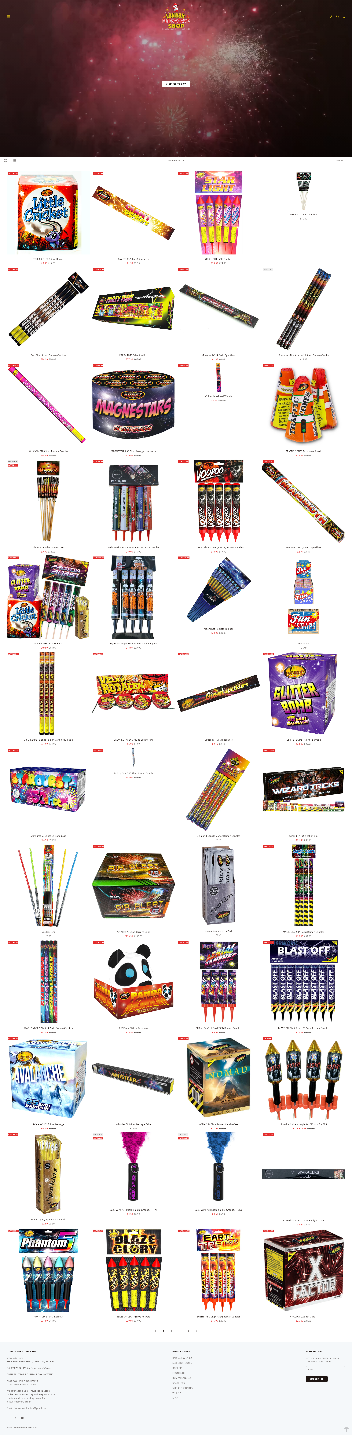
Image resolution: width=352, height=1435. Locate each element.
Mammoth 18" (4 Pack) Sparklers (303, 547)
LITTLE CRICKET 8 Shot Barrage (48, 259)
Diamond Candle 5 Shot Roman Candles (218, 835)
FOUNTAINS (178, 1373)
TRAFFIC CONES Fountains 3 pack (303, 451)
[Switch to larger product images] (5, 160)
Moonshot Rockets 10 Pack (218, 628)
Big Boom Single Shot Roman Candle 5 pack (133, 643)
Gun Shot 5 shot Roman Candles (48, 355)
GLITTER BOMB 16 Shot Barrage (304, 739)
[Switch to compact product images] (14, 160)
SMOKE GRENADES (182, 1388)
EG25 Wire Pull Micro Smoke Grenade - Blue (219, 1209)
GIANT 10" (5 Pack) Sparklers (133, 259)
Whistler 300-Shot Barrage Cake (133, 1124)
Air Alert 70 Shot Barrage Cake (133, 931)
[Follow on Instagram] (15, 1418)
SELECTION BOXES (182, 1362)
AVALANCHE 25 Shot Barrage (48, 1124)
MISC (175, 1398)
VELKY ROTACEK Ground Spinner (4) (133, 739)
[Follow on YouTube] (22, 1418)
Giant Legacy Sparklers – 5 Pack (48, 1219)
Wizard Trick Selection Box (303, 835)
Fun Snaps (303, 643)
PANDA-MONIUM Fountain (133, 1028)
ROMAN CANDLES (181, 1377)
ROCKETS (177, 1368)
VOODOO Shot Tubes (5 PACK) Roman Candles (218, 547)
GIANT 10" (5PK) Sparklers (218, 739)
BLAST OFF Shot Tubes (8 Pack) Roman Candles (303, 1028)
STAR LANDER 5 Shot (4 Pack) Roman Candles (48, 1028)
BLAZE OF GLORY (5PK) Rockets (133, 1316)
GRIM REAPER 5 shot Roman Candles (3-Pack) (48, 739)
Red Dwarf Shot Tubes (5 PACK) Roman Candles (133, 547)
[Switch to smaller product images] (10, 160)
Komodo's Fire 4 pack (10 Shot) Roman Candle (303, 355)
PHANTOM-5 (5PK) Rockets (48, 1316)
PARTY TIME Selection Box (133, 355)
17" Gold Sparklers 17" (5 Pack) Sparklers (303, 1220)
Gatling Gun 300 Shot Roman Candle (133, 773)
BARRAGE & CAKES (182, 1357)
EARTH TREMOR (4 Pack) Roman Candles (218, 1316)
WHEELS (176, 1393)
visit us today (176, 84)
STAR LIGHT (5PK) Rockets (218, 259)
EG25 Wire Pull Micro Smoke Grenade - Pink (133, 1209)
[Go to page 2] (197, 1331)
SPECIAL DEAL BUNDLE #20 (48, 643)
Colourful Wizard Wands (218, 396)
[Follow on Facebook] (8, 1418)
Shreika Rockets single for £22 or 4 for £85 (304, 1124)
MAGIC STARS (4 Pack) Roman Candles (303, 931)
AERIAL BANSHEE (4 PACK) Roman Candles (218, 1028)
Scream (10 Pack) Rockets (304, 214)
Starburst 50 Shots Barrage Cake (48, 835)
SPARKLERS (178, 1383)
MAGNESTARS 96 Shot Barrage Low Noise (133, 451)
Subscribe (317, 1379)
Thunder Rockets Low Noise (48, 547)
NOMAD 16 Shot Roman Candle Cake (219, 1124)
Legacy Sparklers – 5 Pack (219, 931)
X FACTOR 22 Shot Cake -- (303, 1316)
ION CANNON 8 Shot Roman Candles (48, 451)
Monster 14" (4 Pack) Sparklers (218, 355)
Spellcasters (48, 931)
